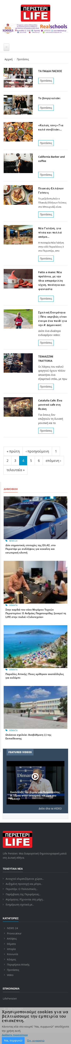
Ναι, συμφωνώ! (13, 1040)
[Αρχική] (35, 13)
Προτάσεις (46, 80)
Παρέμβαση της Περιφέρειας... (23, 894)
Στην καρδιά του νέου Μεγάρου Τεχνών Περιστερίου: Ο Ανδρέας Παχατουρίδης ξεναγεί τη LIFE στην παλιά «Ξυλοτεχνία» (35, 613)
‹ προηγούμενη (37, 451)
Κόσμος (11, 959)
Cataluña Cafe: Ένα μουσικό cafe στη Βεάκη (50, 405)
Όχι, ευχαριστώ (35, 1040)
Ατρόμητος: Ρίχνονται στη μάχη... (25, 899)
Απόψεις (12, 938)
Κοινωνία (12, 954)
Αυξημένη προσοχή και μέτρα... (24, 884)
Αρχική (9, 59)
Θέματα (13, 605)
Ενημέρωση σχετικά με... (20, 904)
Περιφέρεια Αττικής (18, 964)
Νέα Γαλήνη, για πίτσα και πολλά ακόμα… (50, 232)
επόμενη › (53, 460)
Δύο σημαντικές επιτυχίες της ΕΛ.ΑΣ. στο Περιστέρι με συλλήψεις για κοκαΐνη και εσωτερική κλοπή (30, 548)
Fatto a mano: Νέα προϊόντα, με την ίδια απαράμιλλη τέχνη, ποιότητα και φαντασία (51, 280)
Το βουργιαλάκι (49, 98)
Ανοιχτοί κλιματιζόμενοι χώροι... (25, 878)
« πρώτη (13, 451)
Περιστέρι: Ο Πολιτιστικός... (22, 889)
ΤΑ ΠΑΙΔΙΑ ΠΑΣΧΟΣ (50, 71)
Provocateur (14, 933)
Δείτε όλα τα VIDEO (50, 808)
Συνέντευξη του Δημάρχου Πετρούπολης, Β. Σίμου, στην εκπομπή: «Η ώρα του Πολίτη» (35, 795)
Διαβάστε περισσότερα (15, 1034)
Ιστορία (11, 949)
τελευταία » (16, 470)
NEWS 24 (13, 540)
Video (10, 975)
